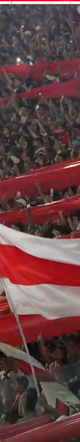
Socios (30, 2)
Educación (46, 2)
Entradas (33, 2)
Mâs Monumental (51, 2)
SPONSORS (60, 0)
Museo (39, 2)
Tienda (37, 2)
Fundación (42, 2)
